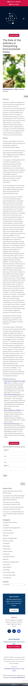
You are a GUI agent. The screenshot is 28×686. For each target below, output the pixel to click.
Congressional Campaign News (11, 528)
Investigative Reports (9, 556)
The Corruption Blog (8, 572)
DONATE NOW (14, 35)
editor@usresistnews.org (12, 668)
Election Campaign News (10, 538)
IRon (16, 89)
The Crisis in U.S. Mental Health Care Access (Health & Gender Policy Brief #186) (13, 514)
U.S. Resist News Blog (9, 575)
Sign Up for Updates (14, 646)
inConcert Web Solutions (18, 677)
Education (6, 535)
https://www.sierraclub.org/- (12, 424)
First (5, 456)
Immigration (6, 554)
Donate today (15, 4)
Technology (6, 570)
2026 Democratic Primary (10, 522)
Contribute (14, 610)
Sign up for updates (15, 2)
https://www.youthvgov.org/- (12, 394)
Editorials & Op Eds (8, 533)
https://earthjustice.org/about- (13, 410)
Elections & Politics (8, 541)
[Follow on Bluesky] (19, 631)
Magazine (5, 559)
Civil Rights (6, 525)
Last (5, 462)
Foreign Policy (7, 549)
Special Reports (7, 567)
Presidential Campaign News (11, 562)
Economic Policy (7, 530)
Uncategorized (7, 577)
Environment (7, 89)
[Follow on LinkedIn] (14, 631)
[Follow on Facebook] (9, 631)
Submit (5, 475)
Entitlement (6, 543)
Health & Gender (7, 551)
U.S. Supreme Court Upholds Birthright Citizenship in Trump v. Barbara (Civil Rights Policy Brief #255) (14, 498)
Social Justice (6, 564)
